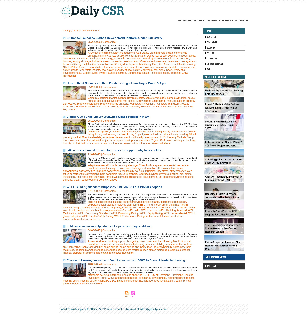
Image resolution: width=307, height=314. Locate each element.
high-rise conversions (108, 171)
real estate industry (90, 70)
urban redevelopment (86, 179)
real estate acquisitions (151, 67)
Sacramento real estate (174, 106)
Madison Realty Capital (129, 134)
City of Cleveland (160, 275)
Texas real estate (159, 73)
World (209, 69)
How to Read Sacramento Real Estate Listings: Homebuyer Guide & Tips (116, 83)
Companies (211, 36)
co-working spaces (98, 131)
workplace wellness (88, 219)
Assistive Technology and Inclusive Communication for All (224, 178)
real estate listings (166, 103)
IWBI (125, 207)
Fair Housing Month (169, 241)
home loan (146, 247)
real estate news (163, 70)
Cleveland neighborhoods (122, 277)
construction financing (149, 131)
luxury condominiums (175, 131)
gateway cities (87, 171)
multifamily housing (185, 64)
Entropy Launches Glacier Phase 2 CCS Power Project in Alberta (223, 143)
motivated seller (176, 100)
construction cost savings (102, 168)
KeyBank (103, 280)
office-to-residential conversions (81, 174)
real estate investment (114, 70)
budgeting (133, 241)
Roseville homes (149, 106)
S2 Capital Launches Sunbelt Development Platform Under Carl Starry (114, 38)
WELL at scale (149, 210)
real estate (102, 252)
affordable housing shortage (122, 165)
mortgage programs (168, 250)
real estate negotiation (88, 106)
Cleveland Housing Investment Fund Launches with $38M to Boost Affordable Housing (126, 260)
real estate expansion (177, 67)
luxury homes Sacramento (150, 100)
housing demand (179, 58)
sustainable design (73, 210)
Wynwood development (137, 143)
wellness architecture (158, 216)
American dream (97, 241)
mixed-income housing (129, 280)
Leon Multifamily (72, 64)
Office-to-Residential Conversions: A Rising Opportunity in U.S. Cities (114, 150)
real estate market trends (90, 176)
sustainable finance (97, 210)
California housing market (102, 98)
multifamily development (124, 64)
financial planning (134, 244)
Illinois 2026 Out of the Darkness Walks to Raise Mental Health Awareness (222, 108)
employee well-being (127, 204)
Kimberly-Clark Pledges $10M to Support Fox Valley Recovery (222, 212)
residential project (99, 140)
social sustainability (184, 207)
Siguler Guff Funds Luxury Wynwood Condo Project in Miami (108, 116)
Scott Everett (99, 73)
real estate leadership (140, 70)
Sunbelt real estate (138, 73)
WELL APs (134, 210)
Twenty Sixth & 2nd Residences (81, 143)
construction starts (135, 55)
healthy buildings (91, 207)
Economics (211, 47)
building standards (148, 202)
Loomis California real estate (118, 100)
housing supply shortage (77, 61)
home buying (111, 247)
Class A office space (150, 165)
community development (152, 277)
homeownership (163, 247)
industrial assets (101, 61)
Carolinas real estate (161, 52)
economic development (127, 58)
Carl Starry (142, 52)
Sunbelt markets (117, 73)
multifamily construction (96, 64)
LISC (112, 280)
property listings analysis (114, 103)
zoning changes (108, 179)
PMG (162, 137)
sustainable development (143, 176)
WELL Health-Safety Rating (97, 216)
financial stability (155, 244)
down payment (148, 241)
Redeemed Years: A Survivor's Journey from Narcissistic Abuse (222, 195)
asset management (124, 52)
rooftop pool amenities (137, 140)
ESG (143, 204)
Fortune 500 (154, 204)
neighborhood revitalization (158, 280)
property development (101, 67)
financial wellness (176, 244)
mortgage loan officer (143, 250)
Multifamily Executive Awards (155, 64)
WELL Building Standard (173, 210)
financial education (112, 244)
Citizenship (211, 58)
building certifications (100, 202)
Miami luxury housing (176, 134)
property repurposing (140, 174)
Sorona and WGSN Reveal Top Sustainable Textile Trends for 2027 (221, 125)
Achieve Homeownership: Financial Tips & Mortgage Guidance (109, 226)
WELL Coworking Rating (125, 213)
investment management (182, 61)
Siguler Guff (158, 140)
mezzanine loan (153, 134)
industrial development (125, 61)
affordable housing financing (126, 275)
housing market (84, 250)
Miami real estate (91, 137)
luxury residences (105, 134)
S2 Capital (85, 73)
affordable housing (98, 275)
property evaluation (88, 103)
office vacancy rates (181, 171)
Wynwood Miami (161, 143)
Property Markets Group (180, 137)
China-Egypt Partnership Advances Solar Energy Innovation (224, 161)
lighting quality (137, 207)
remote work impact (117, 176)
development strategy (101, 58)
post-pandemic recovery (113, 174)
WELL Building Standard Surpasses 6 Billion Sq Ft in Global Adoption (114, 187)
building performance (125, 202)
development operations (181, 55)
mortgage (99, 250)
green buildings (170, 204)
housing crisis (71, 280)
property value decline (165, 174)
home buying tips (176, 98)
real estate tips (110, 106)
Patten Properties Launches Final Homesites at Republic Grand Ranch (223, 246)
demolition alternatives (157, 168)
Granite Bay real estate (131, 98)
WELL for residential (175, 213)
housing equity (88, 280)
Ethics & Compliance (216, 64)
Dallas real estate (157, 55)
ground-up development (155, 58)
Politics (210, 53)
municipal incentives (156, 171)
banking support (117, 241)
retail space (117, 140)
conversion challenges (130, 168)
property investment (125, 67)
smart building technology (180, 140)
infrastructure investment (152, 61)
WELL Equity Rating (151, 213)
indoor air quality (111, 207)
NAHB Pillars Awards (75, 67)
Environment (212, 42)
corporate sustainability (101, 204)
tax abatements (167, 176)
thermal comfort (117, 210)
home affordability (92, 247)
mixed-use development (116, 137)
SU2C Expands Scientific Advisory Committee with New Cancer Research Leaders (223, 228)
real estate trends (129, 106)
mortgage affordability (118, 250)
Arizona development (100, 52)
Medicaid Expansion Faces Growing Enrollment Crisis (224, 92)
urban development (111, 143)
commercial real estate (111, 55)
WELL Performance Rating (129, 216)
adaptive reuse (96, 165)
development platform (75, 58)
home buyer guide (155, 98)
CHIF (146, 275)
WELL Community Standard (93, 213)
